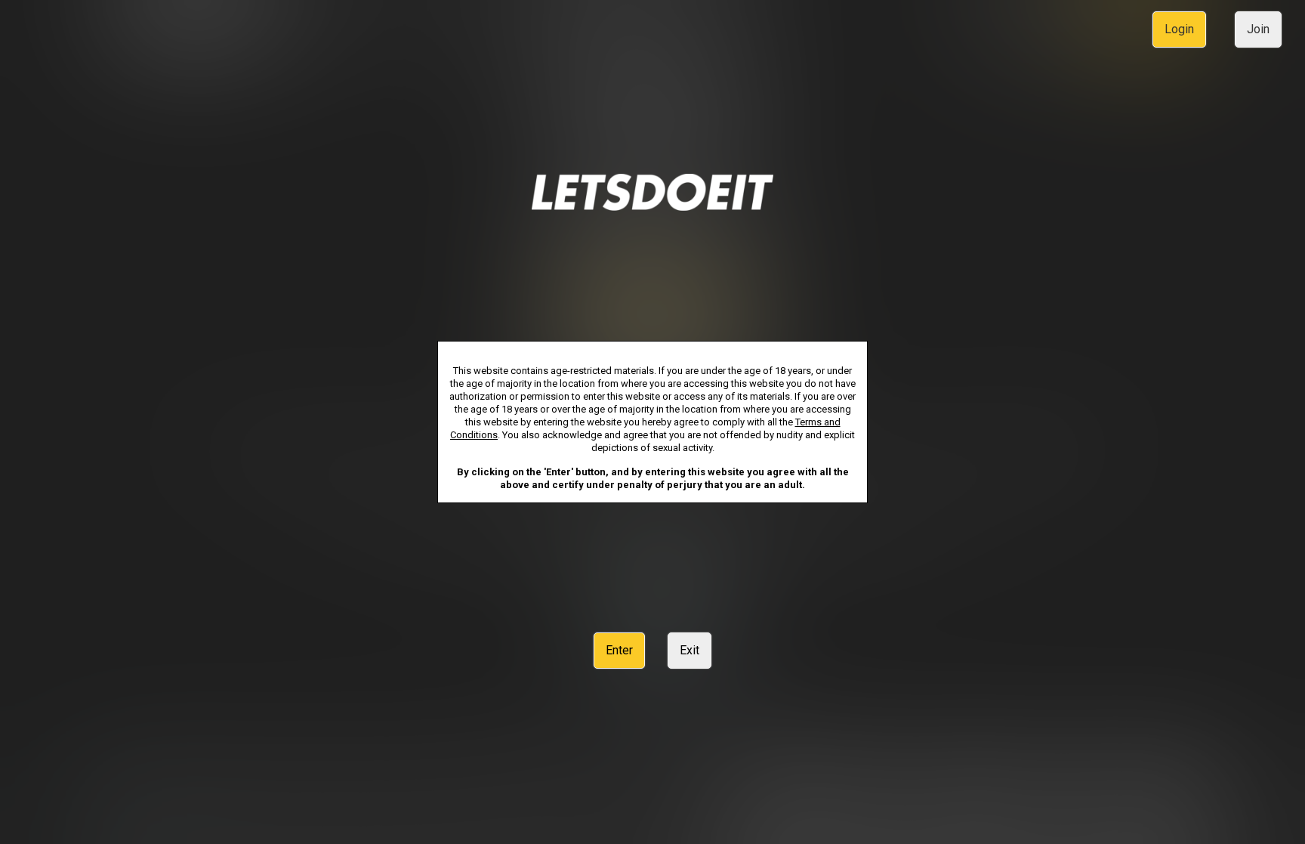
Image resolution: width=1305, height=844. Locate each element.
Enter (619, 650)
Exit (689, 650)
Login (1179, 29)
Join (1258, 29)
